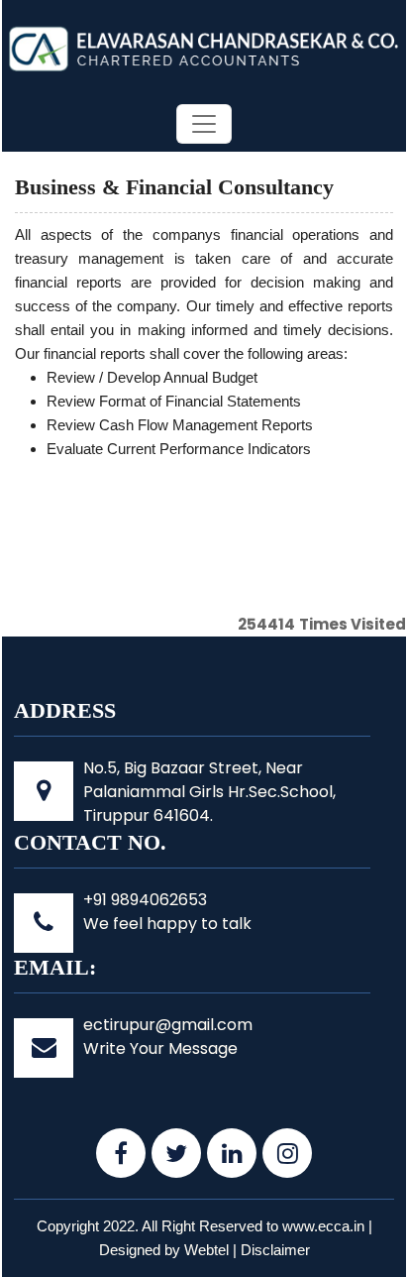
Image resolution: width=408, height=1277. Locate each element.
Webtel (206, 1249)
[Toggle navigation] (204, 124)
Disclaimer (275, 1249)
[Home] (204, 47)
